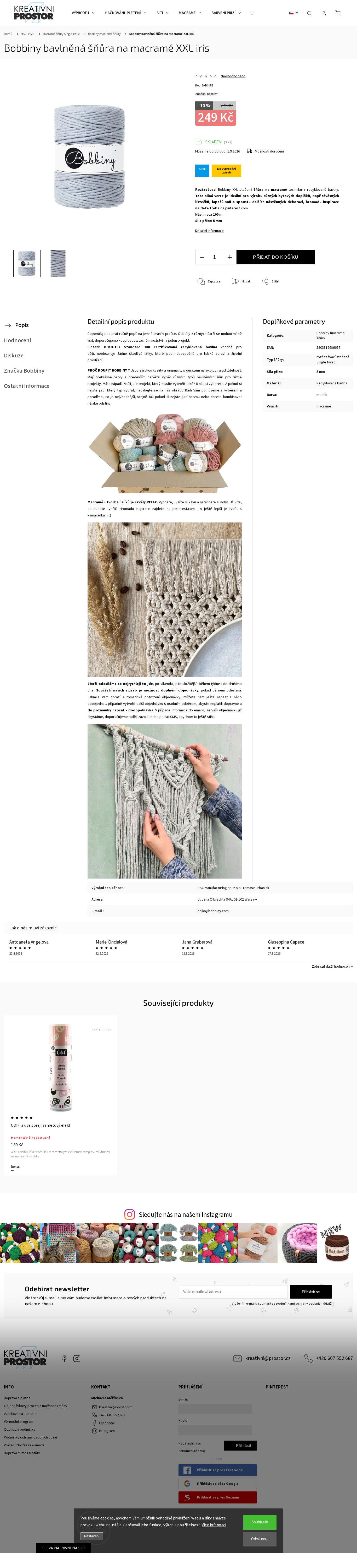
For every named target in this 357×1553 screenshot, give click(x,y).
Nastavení (92, 1536)
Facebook (64, 1359)
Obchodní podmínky (19, 1429)
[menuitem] (83, 13)
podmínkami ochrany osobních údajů (304, 1303)
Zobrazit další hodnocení (331, 966)
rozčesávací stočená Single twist (332, 360)
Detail (15, 1166)
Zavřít (328, 299)
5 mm (320, 371)
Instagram (77, 1359)
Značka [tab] (24, 371)
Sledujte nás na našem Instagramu (186, 1214)
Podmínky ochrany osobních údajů (30, 1437)
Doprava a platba (17, 1398)
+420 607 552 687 (334, 1358)
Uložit (207, 306)
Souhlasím (260, 1522)
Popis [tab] (22, 325)
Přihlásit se (311, 1292)
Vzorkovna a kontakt (20, 1413)
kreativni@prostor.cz (268, 1358)
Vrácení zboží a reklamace (24, 1445)
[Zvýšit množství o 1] (229, 257)
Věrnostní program (18, 1421)
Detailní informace (209, 230)
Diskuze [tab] (14, 355)
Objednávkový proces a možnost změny (35, 1406)
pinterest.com (236, 208)
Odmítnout (260, 1539)
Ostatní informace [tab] (26, 386)
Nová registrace (189, 1443)
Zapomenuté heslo (192, 1450)
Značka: (206, 94)
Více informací (214, 1525)
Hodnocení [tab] (17, 340)
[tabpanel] (60, 1095)
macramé (323, 406)
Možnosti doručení (269, 151)
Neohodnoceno (233, 76)
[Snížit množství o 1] (202, 257)
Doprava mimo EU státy (22, 1453)
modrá (321, 394)
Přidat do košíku (275, 257)
